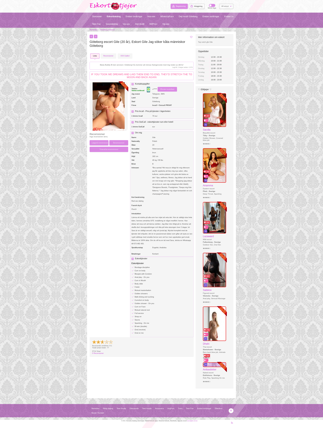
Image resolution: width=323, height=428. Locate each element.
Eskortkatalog (114, 16)
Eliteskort (218, 408)
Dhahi (206, 343)
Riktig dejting (108, 408)
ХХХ (125, 56)
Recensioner (98, 353)
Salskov (207, 290)
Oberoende (134, 408)
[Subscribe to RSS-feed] (231, 424)
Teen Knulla (121, 408)
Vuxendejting (112, 24)
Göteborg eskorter (107, 30)
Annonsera (159, 408)
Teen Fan (96, 24)
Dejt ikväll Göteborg (188, 16)
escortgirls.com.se (192, 420)
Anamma (208, 185)
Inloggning (198, 6)
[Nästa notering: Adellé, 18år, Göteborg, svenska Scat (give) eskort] (95, 36)
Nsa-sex (151, 16)
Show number (167, 89)
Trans (180, 408)
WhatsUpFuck (167, 16)
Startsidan (97, 16)
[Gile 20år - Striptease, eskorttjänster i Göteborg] (109, 106)
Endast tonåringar (134, 16)
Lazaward (208, 236)
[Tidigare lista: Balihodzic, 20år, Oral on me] (91, 36)
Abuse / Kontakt (97, 413)
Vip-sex (126, 24)
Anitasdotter (209, 369)
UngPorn (170, 408)
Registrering (181, 6)
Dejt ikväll (139, 24)
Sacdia (206, 129)
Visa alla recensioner (109, 149)
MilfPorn (153, 24)
